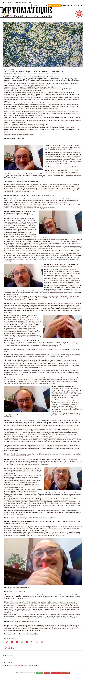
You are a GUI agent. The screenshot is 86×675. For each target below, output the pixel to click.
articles (9, 2)
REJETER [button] (47, 672)
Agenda (24, 2)
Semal (53, 73)
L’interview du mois (29, 73)
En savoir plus (55, 672)
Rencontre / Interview (42, 73)
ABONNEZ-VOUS (53, 5)
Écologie (19, 73)
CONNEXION (65, 5)
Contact (30, 2)
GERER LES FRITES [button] (64, 672)
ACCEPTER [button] (39, 672)
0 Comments (61, 73)
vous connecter (15, 665)
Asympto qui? (17, 2)
